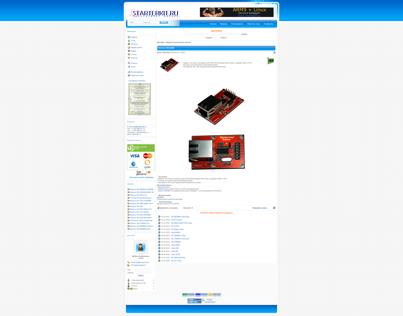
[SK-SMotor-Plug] (159, 230)
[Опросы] (129, 64)
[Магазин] (129, 45)
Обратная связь (253, 24)
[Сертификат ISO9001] (139, 115)
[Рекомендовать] (129, 73)
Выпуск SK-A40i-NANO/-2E (141, 209)
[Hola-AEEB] (159, 246)
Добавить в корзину (169, 208)
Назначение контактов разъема (169, 199)
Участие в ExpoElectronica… (141, 198)
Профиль (223, 24)
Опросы (134, 63)
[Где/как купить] (129, 48)
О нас (133, 40)
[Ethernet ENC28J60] (169, 73)
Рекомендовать (237, 24)
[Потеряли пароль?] (128, 266)
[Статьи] (129, 55)
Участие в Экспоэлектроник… (142, 220)
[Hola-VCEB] (159, 255)
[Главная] (129, 38)
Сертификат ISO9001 (136, 81)
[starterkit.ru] (153, 17)
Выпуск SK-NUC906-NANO (141, 218)
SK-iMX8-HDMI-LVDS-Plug (181, 223)
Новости (134, 58)
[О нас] (129, 41)
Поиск (133, 67)
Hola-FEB (175, 248)
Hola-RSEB (175, 232)
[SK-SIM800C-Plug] (159, 236)
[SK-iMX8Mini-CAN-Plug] (159, 217)
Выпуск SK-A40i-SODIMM (140, 215)
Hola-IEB (174, 251)
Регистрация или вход (140, 262)
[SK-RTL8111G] (159, 220)
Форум (133, 51)
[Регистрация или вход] (128, 263)
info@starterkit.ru (139, 127)
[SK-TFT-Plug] (159, 261)
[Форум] (129, 51)
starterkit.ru (136, 134)
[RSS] (214, 296)
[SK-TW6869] (159, 242)
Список (223, 37)
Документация (164, 187)
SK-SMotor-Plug (177, 229)
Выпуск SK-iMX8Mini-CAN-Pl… (142, 226)
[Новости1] (129, 58)
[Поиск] (129, 67)
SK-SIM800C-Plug (178, 235)
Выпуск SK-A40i (136, 206)
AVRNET (168, 191)
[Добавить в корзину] (158, 208)
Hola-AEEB (175, 245)
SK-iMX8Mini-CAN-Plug (180, 217)
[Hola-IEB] (159, 252)
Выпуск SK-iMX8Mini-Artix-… (141, 229)
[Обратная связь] (129, 76)
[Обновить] (128, 288)
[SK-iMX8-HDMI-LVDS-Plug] (159, 224)
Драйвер (160, 197)
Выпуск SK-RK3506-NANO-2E (142, 192)
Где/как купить (136, 47)
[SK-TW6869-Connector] (159, 239)
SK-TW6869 (176, 242)
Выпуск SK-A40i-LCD (138, 195)
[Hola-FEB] (159, 249)
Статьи (133, 54)
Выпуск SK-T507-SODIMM (140, 201)
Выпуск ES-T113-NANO (139, 212)
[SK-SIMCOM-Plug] (159, 258)
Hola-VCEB (175, 254)
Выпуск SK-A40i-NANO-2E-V (141, 203)
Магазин (134, 44)
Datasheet (162, 189)
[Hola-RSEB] (159, 233)
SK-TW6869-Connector (180, 239)
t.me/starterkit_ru (142, 132)
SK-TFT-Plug (176, 261)
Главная (213, 24)
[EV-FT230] (159, 227)
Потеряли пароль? (138, 265)
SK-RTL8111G (176, 220)
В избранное (269, 24)
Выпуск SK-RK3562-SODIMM (141, 189)
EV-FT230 (175, 226)
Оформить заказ (260, 208)
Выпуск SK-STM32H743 (139, 223)
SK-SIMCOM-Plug (178, 257)
